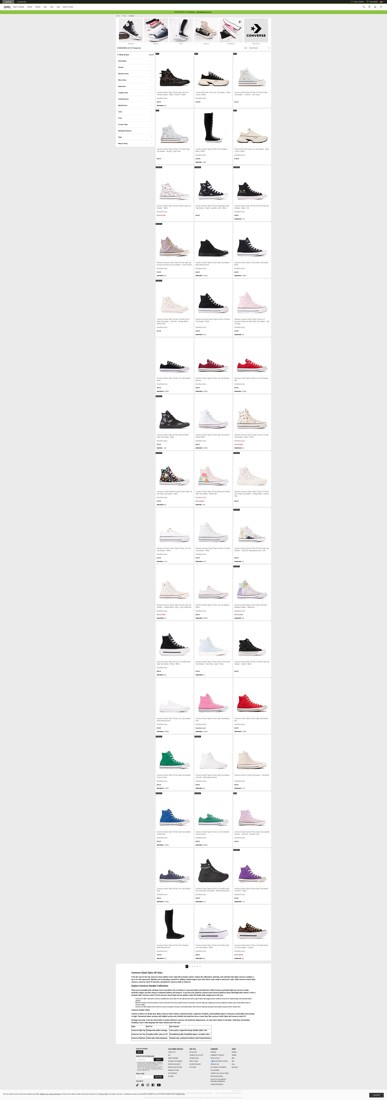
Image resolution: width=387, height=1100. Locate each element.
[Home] (7, 7)
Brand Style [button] (122, 61)
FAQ (169, 1055)
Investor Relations (217, 1076)
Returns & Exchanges (175, 1061)
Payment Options (173, 1070)
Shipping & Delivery (174, 1064)
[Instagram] (149, 1085)
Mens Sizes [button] (122, 80)
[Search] (364, 7)
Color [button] (120, 112)
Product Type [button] (123, 124)
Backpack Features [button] (125, 131)
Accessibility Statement (218, 1067)
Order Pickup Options (175, 1067)
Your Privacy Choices (221, 1061)
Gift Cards (192, 1067)
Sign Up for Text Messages (145, 1056)
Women (234, 1055)
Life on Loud (193, 1052)
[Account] (376, 7)
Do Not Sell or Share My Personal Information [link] (218, 1080)
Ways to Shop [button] (123, 143)
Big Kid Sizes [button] (122, 105)
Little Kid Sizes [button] (123, 99)
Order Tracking (359, 2)
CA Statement (215, 1070)
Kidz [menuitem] (51, 7)
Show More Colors (162, 98)
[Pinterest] (143, 1085)
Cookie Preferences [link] (217, 1084)
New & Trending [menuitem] (18, 7)
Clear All (151, 54)
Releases (235, 1067)
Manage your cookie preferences (50, 1094)
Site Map (171, 1076)
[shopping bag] (381, 7)
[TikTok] (138, 1085)
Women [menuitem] (38, 7)
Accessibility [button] (374, 2)
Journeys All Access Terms (220, 1073)
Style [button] (120, 137)
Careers (213, 1052)
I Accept (376, 1095)
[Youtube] (159, 1085)
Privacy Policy (215, 1058)
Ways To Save (193, 1061)
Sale (233, 1064)
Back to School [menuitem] (68, 7)
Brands (234, 1052)
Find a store (140, 1073)
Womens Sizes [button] (123, 73)
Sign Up (139, 1052)
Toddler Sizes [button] (123, 93)
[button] (381, 2)
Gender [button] (121, 67)
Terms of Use (215, 1064)
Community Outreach (217, 1055)
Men (233, 1058)
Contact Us (171, 1052)
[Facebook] (154, 1085)
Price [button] (120, 118)
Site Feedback (172, 1073)
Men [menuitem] (45, 7)
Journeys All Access (196, 1055)
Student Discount (195, 1064)
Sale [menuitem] (58, 7)
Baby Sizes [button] (122, 86)
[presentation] (19, 7)
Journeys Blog (194, 1058)
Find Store (158, 1077)
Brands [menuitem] (29, 7)
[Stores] (369, 7)
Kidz (233, 1061)
